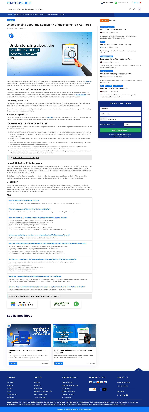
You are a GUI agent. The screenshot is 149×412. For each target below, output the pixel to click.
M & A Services (66, 397)
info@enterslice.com (123, 382)
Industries (37, 385)
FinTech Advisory (67, 382)
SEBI (102, 85)
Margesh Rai (105, 32)
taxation (50, 117)
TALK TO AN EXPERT (120, 130)
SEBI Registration (118, 85)
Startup (103, 41)
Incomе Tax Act (81, 95)
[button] (130, 9)
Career (9, 391)
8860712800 (123, 3)
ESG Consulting (66, 388)
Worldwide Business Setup (70, 385)
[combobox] (103, 119)
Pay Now (37, 382)
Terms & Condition (40, 397)
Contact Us (10, 397)
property (88, 81)
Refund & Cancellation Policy (43, 391)
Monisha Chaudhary (107, 76)
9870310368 (108, 3)
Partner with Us (11, 394)
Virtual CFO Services (68, 391)
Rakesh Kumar (12, 28)
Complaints (10, 382)
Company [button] (11, 9)
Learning (9, 14)
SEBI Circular (108, 85)
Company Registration (106, 56)
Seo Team (104, 47)
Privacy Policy (38, 388)
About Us (10, 385)
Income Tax (17, 14)
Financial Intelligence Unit (107, 27)
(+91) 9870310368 (122, 386)
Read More (13, 363)
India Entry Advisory (68, 394)
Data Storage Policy (40, 394)
